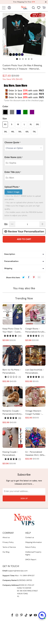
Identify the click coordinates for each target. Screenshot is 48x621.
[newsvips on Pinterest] (22, 615)
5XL (20, 132)
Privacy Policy (8, 542)
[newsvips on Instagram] (17, 615)
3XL (5, 132)
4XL (12, 132)
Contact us (29, 537)
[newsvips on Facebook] (12, 615)
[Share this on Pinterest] (34, 277)
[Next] (43, 34)
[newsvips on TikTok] (26, 615)
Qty (6, 224)
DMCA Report (30, 559)
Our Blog (6, 552)
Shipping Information (33, 542)
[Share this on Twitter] (23, 277)
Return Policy (30, 547)
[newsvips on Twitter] (31, 615)
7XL (34, 132)
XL (31, 124)
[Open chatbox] (42, 615)
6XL (27, 132)
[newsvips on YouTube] (35, 615)
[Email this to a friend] (39, 277)
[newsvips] (24, 7)
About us (6, 537)
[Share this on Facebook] (29, 277)
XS (5, 124)
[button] (24, 142)
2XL (37, 124)
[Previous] (4, 34)
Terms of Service (9, 547)
